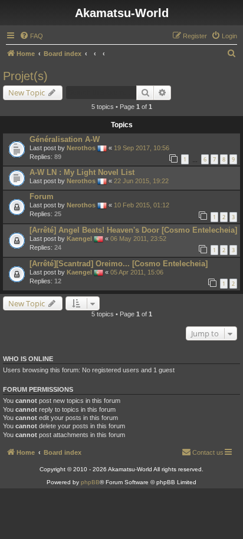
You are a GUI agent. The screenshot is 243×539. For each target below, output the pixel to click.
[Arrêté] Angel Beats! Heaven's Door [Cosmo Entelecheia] (133, 230)
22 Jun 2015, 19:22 (141, 180)
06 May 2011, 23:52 (138, 238)
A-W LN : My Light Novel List (81, 172)
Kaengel (79, 238)
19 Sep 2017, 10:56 (141, 147)
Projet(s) (25, 76)
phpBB (90, 482)
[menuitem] (31, 36)
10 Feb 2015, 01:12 (141, 205)
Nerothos (81, 147)
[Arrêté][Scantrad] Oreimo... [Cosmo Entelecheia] (118, 263)
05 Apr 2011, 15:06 (136, 272)
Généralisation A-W (64, 139)
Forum (41, 196)
